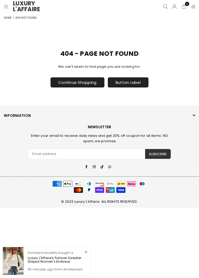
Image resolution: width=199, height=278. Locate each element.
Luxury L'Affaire (28, 6)
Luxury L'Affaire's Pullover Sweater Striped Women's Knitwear (54, 260)
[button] (183, 6)
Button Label (128, 82)
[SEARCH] (165, 6)
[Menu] (6, 6)
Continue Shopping (77, 82)
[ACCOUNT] (174, 6)
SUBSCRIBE (158, 154)
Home (7, 18)
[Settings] (191, 6)
